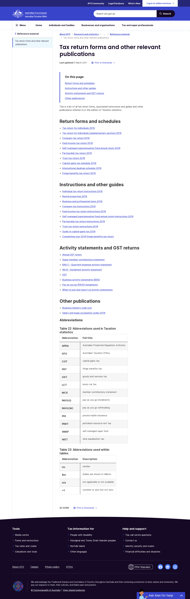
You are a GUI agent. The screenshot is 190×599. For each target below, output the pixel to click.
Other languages (78, 551)
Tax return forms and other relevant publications (32, 42)
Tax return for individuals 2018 (78, 128)
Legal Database (116, 3)
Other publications (75, 98)
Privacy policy (52, 566)
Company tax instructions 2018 (79, 206)
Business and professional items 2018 (82, 201)
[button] (103, 62)
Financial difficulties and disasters (142, 551)
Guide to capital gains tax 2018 (78, 231)
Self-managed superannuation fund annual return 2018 (91, 148)
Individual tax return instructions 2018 (82, 191)
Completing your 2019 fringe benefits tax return (88, 236)
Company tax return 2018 (76, 138)
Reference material (120, 34)
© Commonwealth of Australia (45, 590)
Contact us (131, 540)
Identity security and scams (139, 546)
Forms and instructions (27, 540)
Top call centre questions (138, 534)
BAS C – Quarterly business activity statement (87, 264)
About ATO (65, 34)
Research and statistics (86, 34)
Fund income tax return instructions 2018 (84, 211)
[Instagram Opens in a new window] (175, 566)
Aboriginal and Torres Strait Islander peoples (93, 540)
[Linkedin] (167, 566)
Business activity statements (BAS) (81, 279)
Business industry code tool (77, 307)
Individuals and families (62, 25)
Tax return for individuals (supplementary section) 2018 (91, 133)
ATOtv (69, 566)
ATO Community (96, 3)
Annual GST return (72, 254)
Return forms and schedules (80, 83)
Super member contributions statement (83, 259)
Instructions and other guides (80, 88)
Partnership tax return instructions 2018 (83, 221)
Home (39, 25)
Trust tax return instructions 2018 (80, 226)
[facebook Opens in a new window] (160, 566)
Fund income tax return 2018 (77, 143)
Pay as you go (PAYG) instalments (80, 284)
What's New (134, 3)
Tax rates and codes (26, 546)
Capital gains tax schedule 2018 (79, 163)
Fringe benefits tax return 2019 (79, 173)
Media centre (22, 534)
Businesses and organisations (98, 25)
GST (64, 274)
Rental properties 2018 (74, 196)
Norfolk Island (77, 546)
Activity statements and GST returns (84, 93)
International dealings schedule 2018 (81, 168)
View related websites (74, 590)
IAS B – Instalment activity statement (82, 269)
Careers (34, 566)
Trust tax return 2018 (73, 158)
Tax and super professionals (137, 25)
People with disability (81, 534)
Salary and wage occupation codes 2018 (83, 312)
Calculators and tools (26, 551)
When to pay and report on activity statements (87, 289)
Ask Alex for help (161, 595)
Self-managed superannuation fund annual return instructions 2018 (97, 216)
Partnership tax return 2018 (77, 153)
